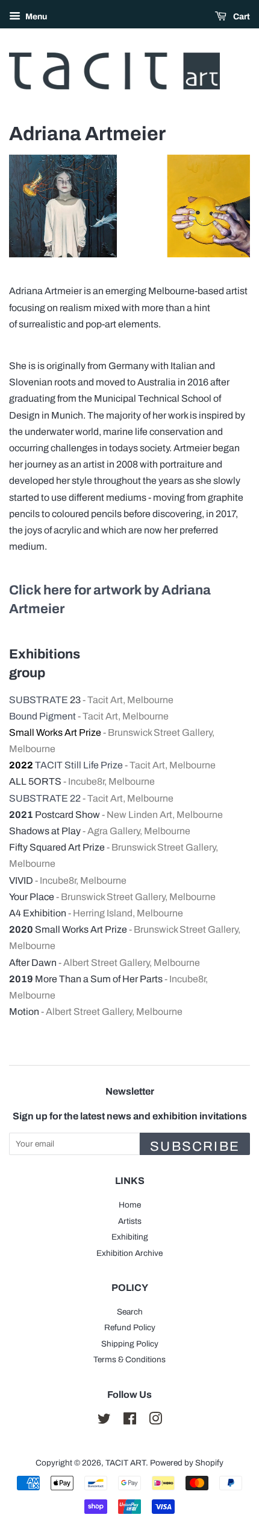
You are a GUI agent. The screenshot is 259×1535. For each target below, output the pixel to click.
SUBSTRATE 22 (46, 798)
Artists (130, 1221)
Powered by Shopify (186, 1462)
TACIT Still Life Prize (79, 765)
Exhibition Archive (129, 1253)
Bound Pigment (42, 716)
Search (130, 1311)
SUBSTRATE (38, 700)
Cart (240, 16)
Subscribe (195, 1146)
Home (130, 1204)
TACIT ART (125, 1462)
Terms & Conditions (129, 1359)
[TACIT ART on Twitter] (104, 1421)
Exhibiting (129, 1236)
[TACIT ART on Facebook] (130, 1421)
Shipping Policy (129, 1343)
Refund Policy (129, 1327)
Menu (35, 16)
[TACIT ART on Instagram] (155, 1421)
